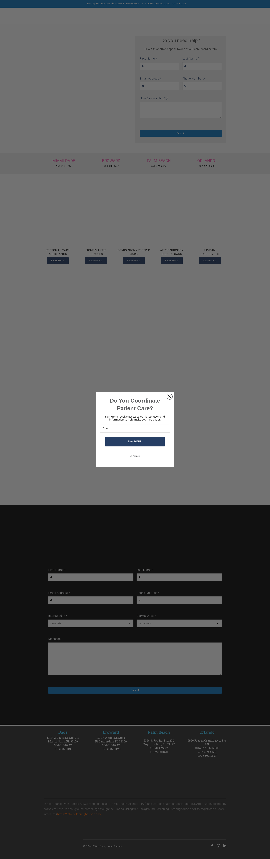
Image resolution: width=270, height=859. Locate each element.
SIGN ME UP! (135, 441)
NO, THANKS (135, 456)
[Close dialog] (169, 396)
